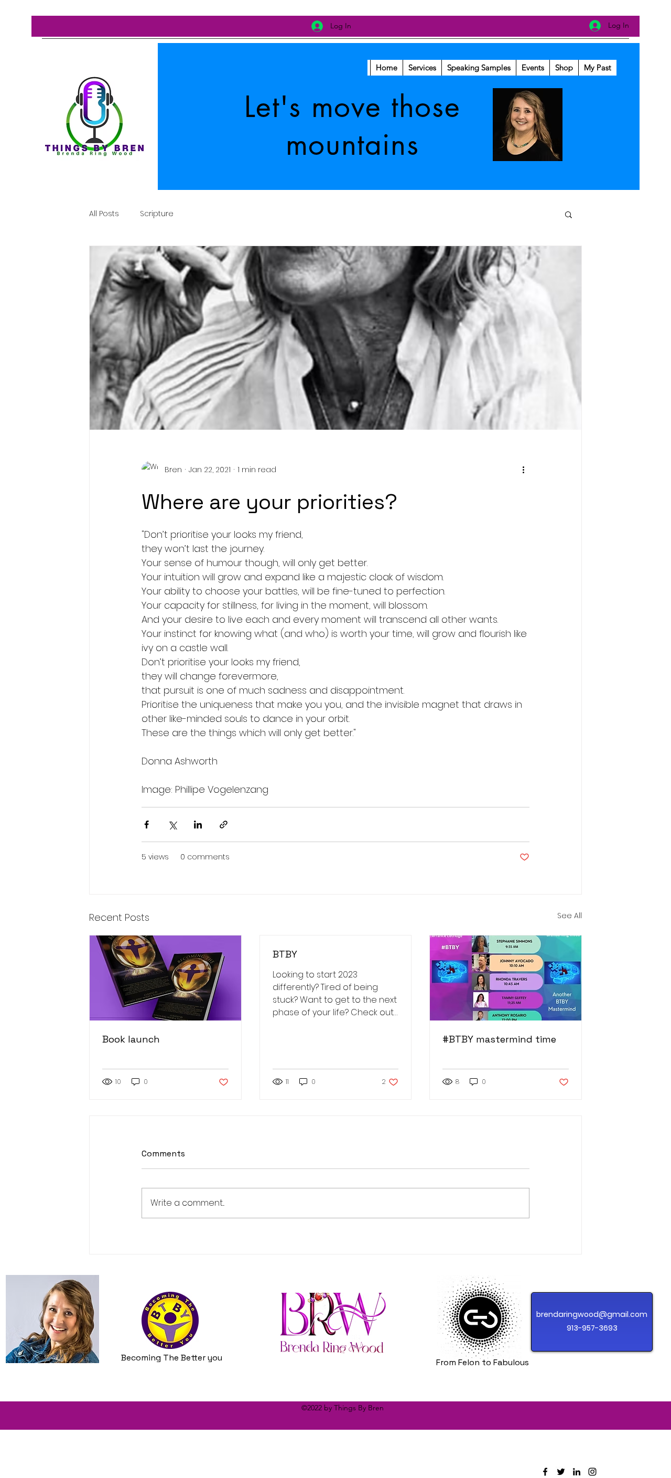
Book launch (131, 1039)
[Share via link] (224, 825)
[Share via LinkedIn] (198, 825)
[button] (568, 214)
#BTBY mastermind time (499, 1039)
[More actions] (523, 469)
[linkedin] (576, 1471)
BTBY (285, 954)
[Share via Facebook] (146, 825)
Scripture (157, 214)
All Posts (104, 214)
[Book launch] (165, 977)
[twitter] (561, 1471)
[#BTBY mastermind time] (505, 977)
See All (569, 915)
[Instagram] (592, 1471)
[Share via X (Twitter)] (172, 825)
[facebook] (545, 1471)
